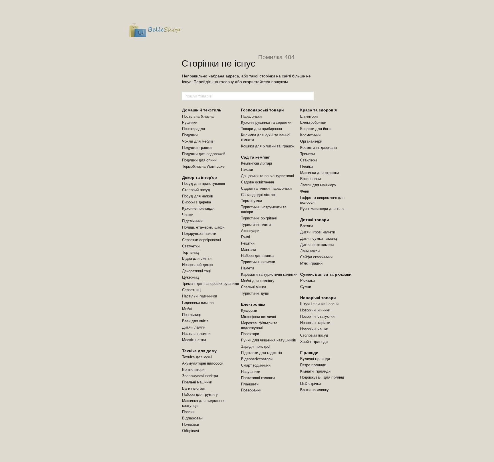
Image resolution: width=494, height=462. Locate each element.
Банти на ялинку (314, 390)
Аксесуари (250, 231)
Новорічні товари (318, 297)
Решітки (247, 243)
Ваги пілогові (193, 388)
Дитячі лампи (193, 327)
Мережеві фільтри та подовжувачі (259, 325)
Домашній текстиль (202, 110)
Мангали (248, 249)
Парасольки (251, 116)
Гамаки (247, 169)
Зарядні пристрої (255, 346)
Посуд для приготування (203, 183)
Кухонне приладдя (198, 208)
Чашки (187, 215)
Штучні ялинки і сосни (319, 304)
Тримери (307, 154)
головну (226, 81)
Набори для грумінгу (200, 394)
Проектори (250, 334)
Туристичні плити (256, 224)
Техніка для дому (199, 351)
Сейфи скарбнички (316, 257)
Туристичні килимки (258, 262)
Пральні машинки (197, 382)
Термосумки (251, 201)
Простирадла (193, 129)
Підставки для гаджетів (261, 353)
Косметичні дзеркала (318, 147)
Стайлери (308, 160)
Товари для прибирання (261, 129)
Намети (247, 268)
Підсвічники (192, 221)
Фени (304, 191)
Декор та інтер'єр (199, 177)
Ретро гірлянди (313, 365)
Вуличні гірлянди (315, 359)
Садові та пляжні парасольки (266, 188)
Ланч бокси (310, 251)
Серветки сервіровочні (201, 240)
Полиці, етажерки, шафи (203, 227)
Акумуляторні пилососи (202, 363)
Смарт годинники (255, 365)
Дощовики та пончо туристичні (267, 176)
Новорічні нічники (315, 310)
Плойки (306, 166)
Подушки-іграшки (197, 147)
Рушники (189, 122)
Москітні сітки (194, 340)
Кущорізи (249, 310)
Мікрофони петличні (258, 317)
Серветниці (191, 290)
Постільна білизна (198, 116)
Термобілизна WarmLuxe (203, 166)
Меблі (187, 309)
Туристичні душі (255, 293)
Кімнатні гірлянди (315, 371)
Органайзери (311, 141)
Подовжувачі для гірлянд (322, 377)
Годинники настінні (198, 302)
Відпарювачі (193, 418)
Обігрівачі (190, 431)
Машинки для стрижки (319, 173)
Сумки (305, 287)
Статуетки (191, 246)
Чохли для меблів (197, 141)
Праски (188, 412)
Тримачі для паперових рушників (210, 283)
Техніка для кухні (197, 357)
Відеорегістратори (256, 359)
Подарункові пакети (199, 233)
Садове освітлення (257, 182)
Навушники (250, 371)
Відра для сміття (197, 258)
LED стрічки (310, 383)
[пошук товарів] (309, 96)
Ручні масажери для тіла (322, 209)
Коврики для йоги (315, 129)
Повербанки (251, 390)
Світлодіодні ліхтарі (258, 195)
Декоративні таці (196, 271)
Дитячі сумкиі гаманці (319, 238)
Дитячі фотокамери (317, 245)
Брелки (306, 226)
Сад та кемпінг (255, 157)
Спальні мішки (253, 287)
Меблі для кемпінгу (257, 281)
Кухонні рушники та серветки (266, 122)
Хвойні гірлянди (314, 341)
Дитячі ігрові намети (317, 232)
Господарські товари (262, 110)
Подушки (190, 135)
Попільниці (191, 315)
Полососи (190, 424)
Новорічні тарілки (315, 323)
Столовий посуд (196, 190)
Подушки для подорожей (203, 154)
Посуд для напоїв (197, 196)
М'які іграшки (311, 263)
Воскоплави (310, 179)
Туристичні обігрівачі (259, 218)
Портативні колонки (258, 378)
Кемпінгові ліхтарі (256, 163)
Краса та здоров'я (318, 110)
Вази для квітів (195, 321)
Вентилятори (193, 369)
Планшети (249, 384)
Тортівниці (191, 252)
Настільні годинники (199, 296)
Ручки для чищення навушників (268, 340)
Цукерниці (191, 277)
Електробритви (313, 122)
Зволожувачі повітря (200, 376)
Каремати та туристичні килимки (269, 274)
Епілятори (309, 116)
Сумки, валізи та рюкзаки (326, 274)
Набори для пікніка (257, 255)
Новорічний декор (197, 265)
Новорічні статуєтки (317, 316)
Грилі (245, 237)
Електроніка (253, 304)
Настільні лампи (196, 333)
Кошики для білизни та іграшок (267, 146)
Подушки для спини (199, 160)
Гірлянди (309, 352)
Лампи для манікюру (318, 185)
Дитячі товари (314, 219)
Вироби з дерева (196, 202)
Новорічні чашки (314, 329)
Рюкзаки (307, 280)
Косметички (310, 135)
